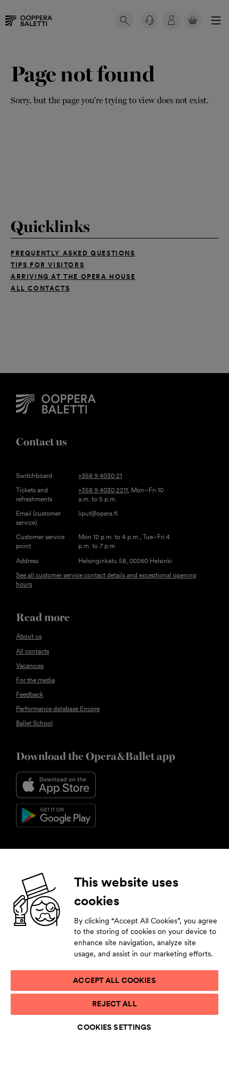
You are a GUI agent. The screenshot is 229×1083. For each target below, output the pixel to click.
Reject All (114, 1003)
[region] (114, 965)
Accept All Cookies (114, 980)
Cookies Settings (114, 1027)
